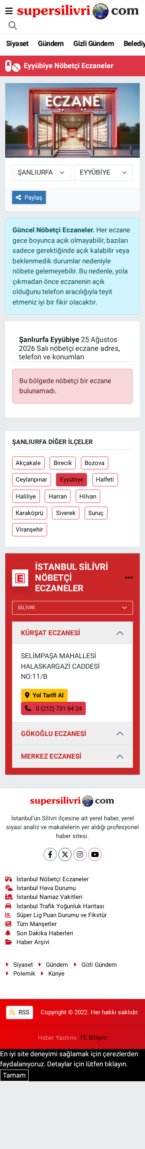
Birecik (63, 463)
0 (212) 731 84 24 (58, 708)
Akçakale (28, 463)
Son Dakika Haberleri (45, 933)
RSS (23, 1012)
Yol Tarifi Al (48, 695)
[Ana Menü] (9, 11)
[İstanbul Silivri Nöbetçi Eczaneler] (129, 577)
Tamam (14, 1075)
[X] (65, 854)
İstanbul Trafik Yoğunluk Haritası (60, 906)
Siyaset (17, 43)
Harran (58, 496)
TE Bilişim (93, 1037)
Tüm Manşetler (37, 924)
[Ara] (13, 26)
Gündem (51, 43)
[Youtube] (95, 854)
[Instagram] (80, 854)
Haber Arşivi (33, 942)
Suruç (96, 513)
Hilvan (87, 496)
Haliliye (26, 496)
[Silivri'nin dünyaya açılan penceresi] (78, 10)
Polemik (24, 973)
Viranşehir (29, 529)
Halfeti (105, 479)
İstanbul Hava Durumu (46, 888)
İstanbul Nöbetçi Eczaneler (53, 879)
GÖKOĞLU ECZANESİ (53, 734)
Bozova (94, 463)
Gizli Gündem (93, 43)
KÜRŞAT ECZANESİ (50, 633)
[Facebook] (50, 854)
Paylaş (33, 197)
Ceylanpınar (31, 479)
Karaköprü (29, 513)
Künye (56, 973)
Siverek (66, 513)
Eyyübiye (71, 479)
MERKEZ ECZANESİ (51, 756)
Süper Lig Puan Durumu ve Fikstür (62, 915)
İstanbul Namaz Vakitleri (50, 897)
